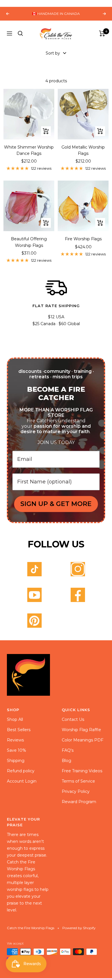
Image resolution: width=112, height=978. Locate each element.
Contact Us (73, 719)
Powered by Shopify (79, 928)
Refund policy (20, 770)
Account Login (21, 781)
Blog (66, 760)
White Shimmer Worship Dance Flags (29, 150)
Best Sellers (18, 729)
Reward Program (79, 801)
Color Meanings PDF (82, 740)
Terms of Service (78, 781)
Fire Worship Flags (83, 238)
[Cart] (102, 33)
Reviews (15, 740)
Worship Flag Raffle (81, 729)
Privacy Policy (76, 791)
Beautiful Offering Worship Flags (29, 242)
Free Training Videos (82, 770)
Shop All (15, 719)
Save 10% (16, 750)
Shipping (15, 760)
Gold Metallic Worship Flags (83, 150)
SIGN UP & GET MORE (56, 504)
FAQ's (68, 750)
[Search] (20, 33)
